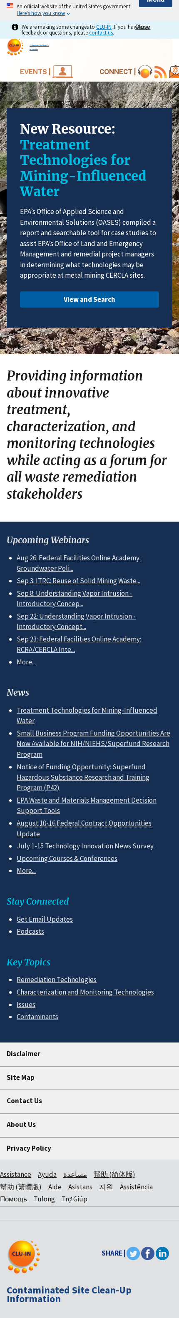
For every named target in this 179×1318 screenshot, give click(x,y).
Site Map (21, 1077)
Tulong (44, 1199)
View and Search (89, 299)
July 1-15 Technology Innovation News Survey (85, 845)
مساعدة (75, 1174)
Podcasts (30, 931)
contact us (101, 32)
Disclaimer (23, 1053)
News (18, 692)
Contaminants (37, 1016)
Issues (26, 1004)
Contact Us (24, 1100)
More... (26, 661)
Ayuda (47, 1174)
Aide (55, 1186)
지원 (106, 1186)
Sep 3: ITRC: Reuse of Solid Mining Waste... (78, 580)
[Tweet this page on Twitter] (133, 1253)
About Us (21, 1124)
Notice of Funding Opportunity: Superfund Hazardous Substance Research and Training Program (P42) (83, 777)
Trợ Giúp (74, 1199)
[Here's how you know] (89, 10)
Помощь (13, 1199)
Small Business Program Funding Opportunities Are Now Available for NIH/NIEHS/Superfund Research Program (93, 744)
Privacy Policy (29, 1148)
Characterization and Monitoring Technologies (85, 992)
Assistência (136, 1186)
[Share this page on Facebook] (147, 1253)
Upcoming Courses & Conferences (67, 858)
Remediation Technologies (57, 979)
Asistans (80, 1186)
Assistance (15, 1174)
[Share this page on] (162, 1253)
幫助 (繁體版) (21, 1186)
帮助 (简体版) (114, 1174)
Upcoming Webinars (48, 540)
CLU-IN (104, 26)
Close (142, 27)
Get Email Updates (45, 919)
